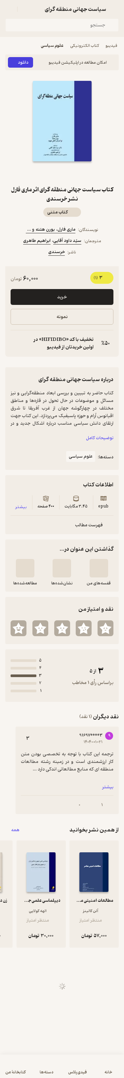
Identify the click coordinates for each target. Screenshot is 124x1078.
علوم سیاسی (52, 45)
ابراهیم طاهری (37, 240)
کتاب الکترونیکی (84, 46)
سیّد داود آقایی (67, 240)
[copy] (16, 343)
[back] (115, 9)
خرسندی (56, 251)
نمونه (62, 316)
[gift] (62, 173)
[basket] (25, 9)
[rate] (105, 628)
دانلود (23, 62)
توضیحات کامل (99, 438)
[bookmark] (78, 173)
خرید (62, 297)
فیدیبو (111, 46)
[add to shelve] (99, 568)
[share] (46, 173)
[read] (25, 568)
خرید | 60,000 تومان (62, 1069)
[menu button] (9, 9)
